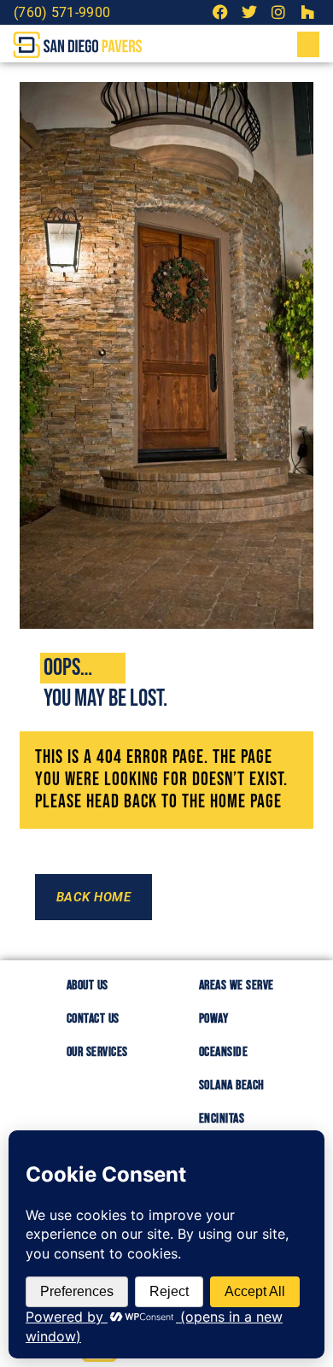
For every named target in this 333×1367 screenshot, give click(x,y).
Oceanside (223, 1052)
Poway (214, 1019)
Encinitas (222, 1119)
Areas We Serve (236, 985)
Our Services (97, 1052)
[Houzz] (307, 12)
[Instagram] (278, 12)
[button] (308, 44)
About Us (87, 985)
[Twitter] (249, 12)
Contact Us (93, 1019)
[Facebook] (220, 12)
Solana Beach (232, 1085)
